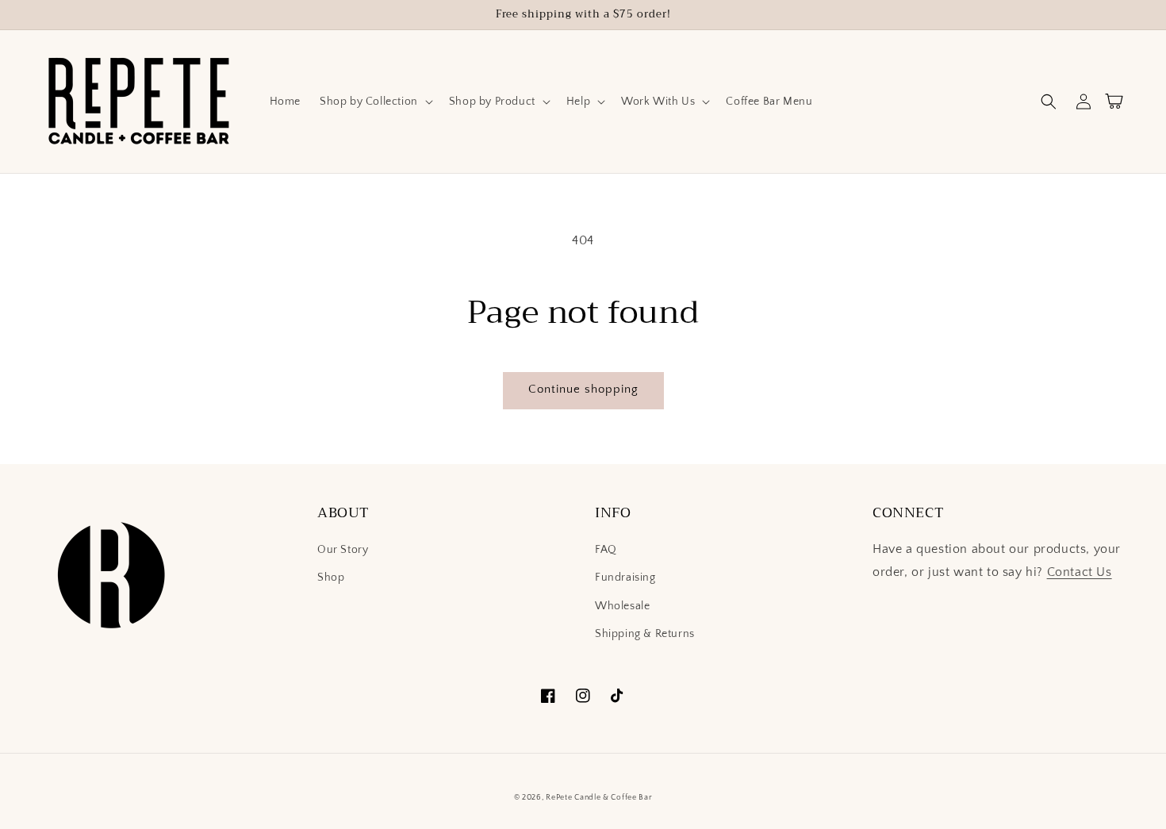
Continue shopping (583, 389)
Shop (330, 577)
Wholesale (622, 606)
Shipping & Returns (645, 634)
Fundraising (625, 577)
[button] (374, 101)
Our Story (342, 549)
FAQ (606, 549)
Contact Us (1079, 572)
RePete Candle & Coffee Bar (599, 797)
